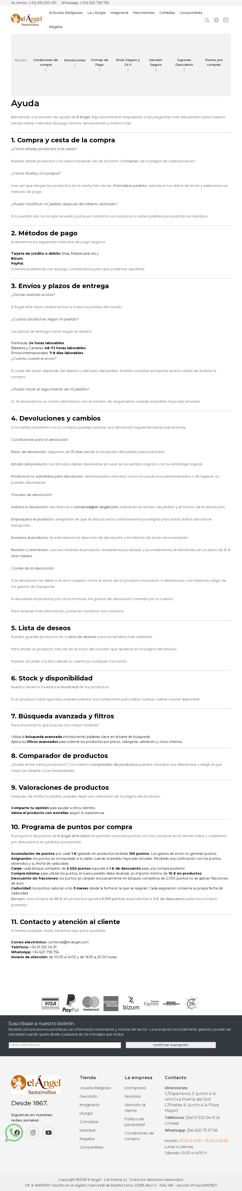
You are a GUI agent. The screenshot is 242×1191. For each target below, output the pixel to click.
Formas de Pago (99, 62)
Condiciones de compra (45, 62)
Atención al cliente (135, 1107)
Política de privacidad (135, 1121)
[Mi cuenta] (216, 20)
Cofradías (167, 13)
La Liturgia (96, 13)
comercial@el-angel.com (95, 506)
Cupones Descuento (184, 62)
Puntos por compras (214, 62)
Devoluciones (75, 60)
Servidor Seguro (155, 62)
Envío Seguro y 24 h (128, 62)
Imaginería (119, 13)
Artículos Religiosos (66, 13)
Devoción (88, 1096)
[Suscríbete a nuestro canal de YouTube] (48, 1132)
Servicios (133, 1096)
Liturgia (86, 1113)
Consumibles (191, 13)
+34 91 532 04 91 (43, 947)
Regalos (56, 27)
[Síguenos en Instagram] (33, 1132)
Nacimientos (144, 13)
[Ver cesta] (226, 20)
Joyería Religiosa (95, 1088)
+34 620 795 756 (45, 952)
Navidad (87, 1130)
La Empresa (135, 1088)
